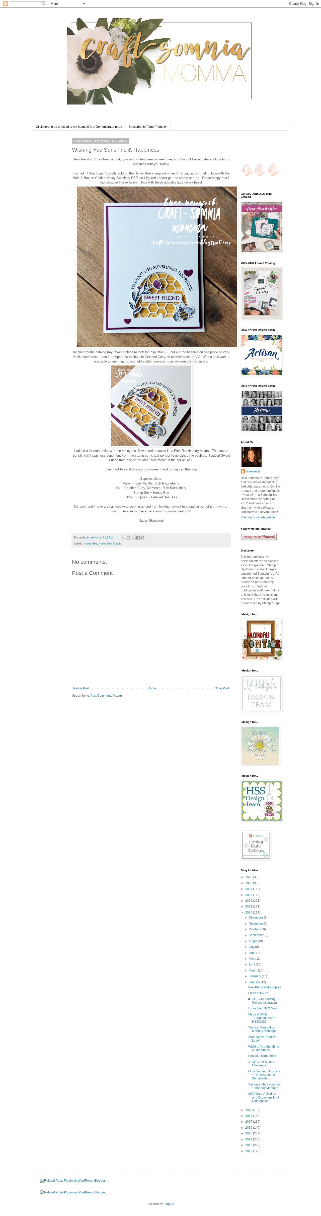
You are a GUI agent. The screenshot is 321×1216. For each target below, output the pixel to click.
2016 (249, 1127)
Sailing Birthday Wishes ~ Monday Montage (264, 1086)
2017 (249, 1121)
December (256, 917)
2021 (249, 906)
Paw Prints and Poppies (264, 987)
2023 (249, 895)
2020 (249, 912)
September (257, 935)
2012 (249, 1151)
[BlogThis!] (128, 537)
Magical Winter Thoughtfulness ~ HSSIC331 (262, 1018)
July (252, 947)
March (253, 970)
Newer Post (81, 688)
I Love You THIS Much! (263, 1008)
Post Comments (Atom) (106, 695)
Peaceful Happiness (262, 1056)
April (252, 964)
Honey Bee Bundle (110, 543)
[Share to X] (133, 537)
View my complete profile (258, 517)
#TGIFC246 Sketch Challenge (261, 1063)
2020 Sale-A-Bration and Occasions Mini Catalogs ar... (263, 1097)
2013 (249, 1145)
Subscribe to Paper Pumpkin (148, 127)
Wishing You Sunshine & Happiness (263, 1048)
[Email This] (123, 537)
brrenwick (253, 471)
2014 (249, 1139)
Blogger (169, 1204)
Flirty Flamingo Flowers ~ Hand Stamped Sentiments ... (264, 1075)
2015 (249, 1133)
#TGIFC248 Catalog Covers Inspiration (262, 1000)
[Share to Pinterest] (142, 537)
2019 (249, 1110)
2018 (249, 1116)
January (255, 982)
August (254, 941)
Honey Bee (90, 543)
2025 (249, 883)
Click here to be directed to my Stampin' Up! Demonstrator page (79, 127)
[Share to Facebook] (137, 537)
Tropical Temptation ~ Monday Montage (263, 1029)
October (254, 929)
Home (152, 688)
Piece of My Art (258, 993)
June (252, 953)
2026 (249, 877)
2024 (249, 889)
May (252, 958)
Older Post (222, 688)
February (255, 976)
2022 (249, 900)
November (256, 923)
